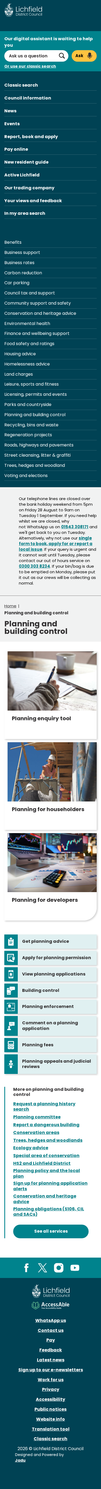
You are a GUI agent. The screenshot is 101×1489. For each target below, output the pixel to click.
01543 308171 (74, 527)
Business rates (19, 263)
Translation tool (50, 1429)
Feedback (50, 1350)
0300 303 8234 (34, 566)
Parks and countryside (27, 404)
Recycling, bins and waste (31, 425)
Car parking (16, 283)
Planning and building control (34, 415)
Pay (50, 1340)
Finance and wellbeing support (36, 333)
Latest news (50, 1360)
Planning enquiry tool (41, 718)
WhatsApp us (50, 1320)
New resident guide (26, 162)
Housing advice (20, 354)
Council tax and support (29, 293)
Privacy (50, 1389)
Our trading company (29, 188)
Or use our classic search (30, 66)
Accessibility (50, 1399)
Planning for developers (45, 900)
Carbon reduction (23, 273)
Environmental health (27, 323)
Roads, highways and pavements (39, 445)
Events (12, 124)
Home (10, 606)
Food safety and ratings (29, 344)
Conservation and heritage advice (40, 313)
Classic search (21, 85)
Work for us (51, 1380)
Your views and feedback (33, 201)
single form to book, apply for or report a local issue (55, 543)
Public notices (50, 1409)
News (10, 111)
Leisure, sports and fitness (31, 384)
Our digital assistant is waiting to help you (48, 42)
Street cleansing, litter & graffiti (37, 455)
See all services (51, 1231)
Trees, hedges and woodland (34, 465)
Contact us (51, 1330)
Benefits (13, 242)
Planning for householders (48, 809)
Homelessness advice (27, 364)
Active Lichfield (22, 175)
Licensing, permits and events (35, 394)
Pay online (16, 149)
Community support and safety (37, 303)
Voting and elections (26, 475)
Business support (22, 252)
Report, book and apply (31, 137)
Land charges (18, 374)
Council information (27, 98)
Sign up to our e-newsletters (50, 1370)
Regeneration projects (28, 435)
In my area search (24, 213)
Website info (50, 1419)
